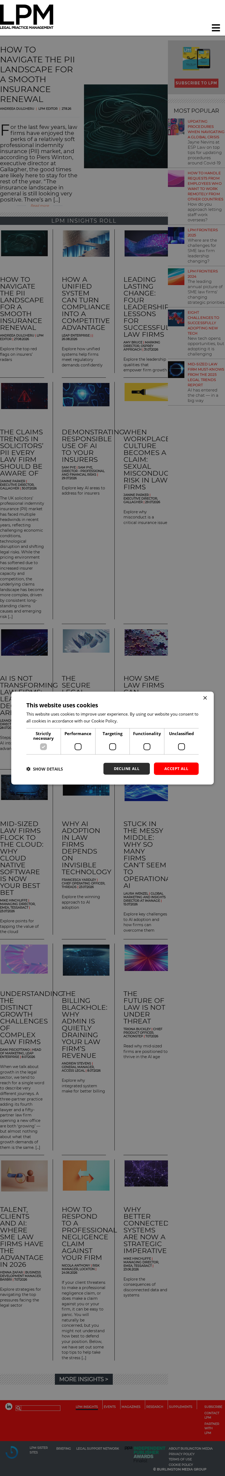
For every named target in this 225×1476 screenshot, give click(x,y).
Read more (129, 720)
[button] (44, 769)
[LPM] (28, 18)
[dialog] (112, 738)
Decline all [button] (126, 768)
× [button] (205, 698)
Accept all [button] (176, 768)
